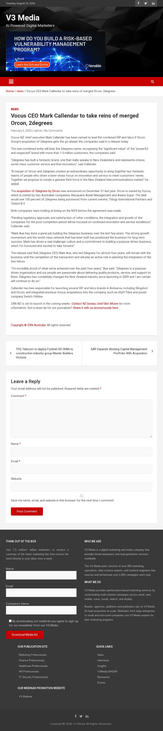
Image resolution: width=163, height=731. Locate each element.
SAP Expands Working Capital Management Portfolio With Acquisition (119, 351)
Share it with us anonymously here (95, 308)
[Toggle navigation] (11, 81)
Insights (102, 665)
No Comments (54, 130)
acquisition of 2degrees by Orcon (38, 191)
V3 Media (23, 17)
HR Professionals (29, 671)
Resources (103, 677)
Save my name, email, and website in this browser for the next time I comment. (62, 500)
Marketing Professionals (33, 654)
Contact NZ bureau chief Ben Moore (95, 303)
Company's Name (17, 603)
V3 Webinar (25, 696)
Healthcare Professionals (33, 665)
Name (16, 444)
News (100, 654)
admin (38, 130)
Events (101, 682)
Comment (18, 396)
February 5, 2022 (21, 130)
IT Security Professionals (33, 677)
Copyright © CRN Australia (28, 325)
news (15, 109)
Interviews (103, 660)
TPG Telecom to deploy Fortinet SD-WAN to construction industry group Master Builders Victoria (44, 353)
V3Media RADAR (107, 671)
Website (16, 479)
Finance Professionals (32, 660)
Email (15, 461)
